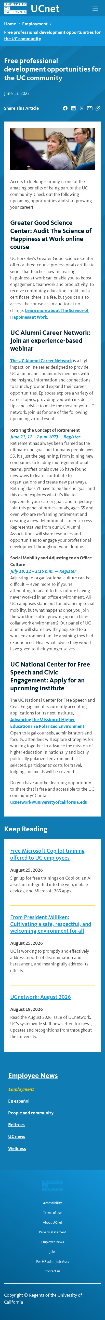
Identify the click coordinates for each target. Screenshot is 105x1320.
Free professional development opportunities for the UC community (52, 35)
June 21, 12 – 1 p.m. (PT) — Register (45, 437)
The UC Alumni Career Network (41, 361)
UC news (16, 1136)
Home (10, 24)
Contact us (52, 1271)
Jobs (52, 1252)
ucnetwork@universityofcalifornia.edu (48, 802)
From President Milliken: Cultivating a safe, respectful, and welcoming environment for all (50, 924)
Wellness (17, 1148)
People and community (31, 1113)
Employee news (52, 1242)
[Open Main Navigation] (95, 8)
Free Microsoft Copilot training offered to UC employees (47, 854)
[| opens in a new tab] (65, 108)
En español (19, 1101)
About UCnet (52, 1222)
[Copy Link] (98, 108)
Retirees (16, 1124)
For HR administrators (52, 1261)
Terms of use (52, 1213)
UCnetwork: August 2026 (40, 997)
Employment (35, 24)
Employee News (33, 1075)
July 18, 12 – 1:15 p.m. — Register (43, 571)
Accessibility (52, 1203)
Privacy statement (52, 1232)
